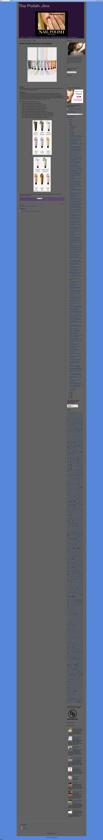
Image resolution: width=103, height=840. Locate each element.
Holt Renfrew (80, 534)
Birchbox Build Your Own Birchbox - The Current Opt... (75, 182)
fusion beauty (74, 516)
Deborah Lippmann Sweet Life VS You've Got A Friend (75, 386)
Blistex (76, 443)
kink (71, 553)
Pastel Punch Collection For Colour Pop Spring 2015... (75, 199)
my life (72, 592)
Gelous (73, 517)
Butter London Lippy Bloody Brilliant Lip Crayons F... (75, 359)
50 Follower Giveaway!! (78, 728)
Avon (68, 426)
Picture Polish (70, 625)
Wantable (77, 695)
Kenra (74, 552)
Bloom (80, 443)
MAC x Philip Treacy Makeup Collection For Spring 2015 (75, 136)
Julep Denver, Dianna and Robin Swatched (74, 344)
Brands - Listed (78, 448)
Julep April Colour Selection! (75, 229)
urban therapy (71, 692)
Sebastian (76, 646)
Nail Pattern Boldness (74, 595)
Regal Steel (80, 635)
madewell (76, 574)
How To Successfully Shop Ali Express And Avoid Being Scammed (77, 758)
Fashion (75, 506)
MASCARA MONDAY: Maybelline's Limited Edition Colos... (76, 143)
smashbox (74, 658)
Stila (72, 668)
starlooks (77, 667)
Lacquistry (76, 558)
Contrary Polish (70, 476)
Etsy (73, 502)
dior (79, 487)
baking (71, 427)
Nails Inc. (74, 600)
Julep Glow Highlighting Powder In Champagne (74, 366)
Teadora (80, 679)
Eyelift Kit (71, 503)
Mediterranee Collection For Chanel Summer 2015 (75, 252)
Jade (76, 542)
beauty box (77, 432)
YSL (77, 701)
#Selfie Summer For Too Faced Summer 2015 (75, 159)
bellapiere (68, 436)
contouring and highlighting (73, 475)
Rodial (73, 641)
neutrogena (77, 604)
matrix (74, 581)
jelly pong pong (71, 543)
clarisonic (75, 469)
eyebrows (81, 502)
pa (74, 617)
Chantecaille (73, 461)
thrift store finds (77, 684)
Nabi (68, 593)
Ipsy (77, 539)
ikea (68, 538)
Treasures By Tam (79, 687)
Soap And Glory (78, 659)
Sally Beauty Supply (77, 645)
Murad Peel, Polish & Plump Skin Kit (75, 187)
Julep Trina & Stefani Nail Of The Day (75, 357)
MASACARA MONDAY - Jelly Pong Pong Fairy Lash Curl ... (75, 247)
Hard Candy (76, 528)
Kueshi (68, 557)
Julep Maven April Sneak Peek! (75, 245)
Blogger (54, 833)
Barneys (68, 429)
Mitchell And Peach (75, 587)
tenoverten (78, 680)
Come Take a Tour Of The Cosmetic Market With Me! (77, 801)
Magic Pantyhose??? (77, 767)
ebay (77, 494)
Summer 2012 (73, 673)
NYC (80, 610)
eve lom (76, 502)
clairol (80, 468)
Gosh (75, 523)
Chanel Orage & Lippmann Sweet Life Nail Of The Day (75, 374)
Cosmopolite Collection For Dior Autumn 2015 (75, 267)
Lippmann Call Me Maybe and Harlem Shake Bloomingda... (75, 369)
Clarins (68, 469)
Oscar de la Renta (70, 616)
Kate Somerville (72, 551)
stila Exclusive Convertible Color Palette (75, 235)
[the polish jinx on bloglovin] (71, 72)
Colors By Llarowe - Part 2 (74, 138)
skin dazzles (70, 656)
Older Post (62, 204)
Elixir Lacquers (74, 497)
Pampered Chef (70, 619)
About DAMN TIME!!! (73, 164)
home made (71, 536)
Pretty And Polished (77, 628)
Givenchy (77, 520)
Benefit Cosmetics (76, 436)
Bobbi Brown (80, 446)
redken (68, 635)
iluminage (80, 538)
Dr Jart (71, 492)
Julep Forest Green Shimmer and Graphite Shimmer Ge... (75, 173)
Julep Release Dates (72, 37)
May (70, 130)
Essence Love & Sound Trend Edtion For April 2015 (75, 228)
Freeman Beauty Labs (77, 514)
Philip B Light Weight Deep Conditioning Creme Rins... (75, 240)
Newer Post (22, 204)
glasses (75, 521)
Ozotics (68, 617)
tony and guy (70, 686)
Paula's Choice (78, 621)
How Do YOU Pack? (73, 155)
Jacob (74, 542)
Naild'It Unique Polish (71, 599)
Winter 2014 (72, 699)
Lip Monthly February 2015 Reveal (75, 243)
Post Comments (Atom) (30, 206)
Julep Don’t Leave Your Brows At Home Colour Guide (75, 202)
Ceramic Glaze (74, 460)
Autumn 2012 (74, 422)
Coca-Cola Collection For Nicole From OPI (74, 270)
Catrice (74, 459)
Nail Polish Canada (78, 596)
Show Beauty (71, 653)
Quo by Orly (69, 633)
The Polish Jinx (34, 5)
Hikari (80, 531)
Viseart (81, 693)
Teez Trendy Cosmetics (71, 680)
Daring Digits (78, 481)
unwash (79, 690)
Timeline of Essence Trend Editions (59, 37)
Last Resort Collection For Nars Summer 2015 (74, 222)
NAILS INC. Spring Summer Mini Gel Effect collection (75, 306)
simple (68, 654)
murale (68, 592)
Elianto (68, 497)
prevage (68, 629)
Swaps (76, 676)
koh (76, 555)
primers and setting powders (77, 629)
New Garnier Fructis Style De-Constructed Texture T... (75, 237)
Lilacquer (73, 564)
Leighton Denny (79, 563)
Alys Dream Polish (78, 415)
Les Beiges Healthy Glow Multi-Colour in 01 (74, 333)
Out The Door (78, 616)
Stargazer (72, 667)
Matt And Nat (79, 581)
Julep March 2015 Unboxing (75, 220)
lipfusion (76, 566)
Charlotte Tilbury (74, 463)
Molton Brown (70, 589)
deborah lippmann (72, 483)
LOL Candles (76, 569)
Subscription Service (72, 670)
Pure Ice (75, 631)
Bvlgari (73, 453)
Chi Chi (76, 464)
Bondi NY (76, 447)
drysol (74, 494)
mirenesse (69, 587)
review (80, 636)
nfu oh (73, 605)
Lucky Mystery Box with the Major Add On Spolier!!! (75, 291)
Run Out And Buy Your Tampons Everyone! (74, 350)
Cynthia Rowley (80, 480)
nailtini (81, 600)
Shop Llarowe (69, 652)
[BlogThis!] (38, 198)
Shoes (79, 651)
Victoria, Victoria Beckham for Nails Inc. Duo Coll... (75, 336)
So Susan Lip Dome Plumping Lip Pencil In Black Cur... (75, 193)
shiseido (74, 651)
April (70, 132)
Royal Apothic (79, 642)
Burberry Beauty (78, 450)
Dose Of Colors (75, 491)
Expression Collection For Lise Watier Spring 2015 (76, 316)
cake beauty (69, 454)
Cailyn (80, 453)
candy (77, 455)
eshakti (81, 499)
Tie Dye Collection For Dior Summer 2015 (75, 285)
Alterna (72, 415)
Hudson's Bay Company (71, 537)
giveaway (69, 520)
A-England (69, 412)
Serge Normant (80, 650)
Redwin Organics (74, 635)
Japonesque (81, 542)
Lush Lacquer (79, 571)
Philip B (81, 623)
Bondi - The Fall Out (77, 809)
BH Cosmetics (77, 438)
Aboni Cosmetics (79, 412)
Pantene (76, 619)
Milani (75, 586)
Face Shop (77, 505)
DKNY (68, 488)
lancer (80, 558)
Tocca (72, 685)
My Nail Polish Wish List (44, 37)
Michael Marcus (70, 586)
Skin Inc (75, 656)
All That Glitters (80, 414)
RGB (77, 637)
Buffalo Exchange (70, 449)
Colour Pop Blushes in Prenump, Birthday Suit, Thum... (74, 264)
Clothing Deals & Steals (74, 470)
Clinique (81, 469)
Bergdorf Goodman (70, 437)
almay (69, 415)
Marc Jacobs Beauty (78, 579)
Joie (82, 545)
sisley (82, 654)
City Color (75, 468)
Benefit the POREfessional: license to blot (75, 347)
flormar (80, 509)
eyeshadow (70, 504)
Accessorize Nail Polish (71, 413)
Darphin (79, 482)
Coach (80, 471)
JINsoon (78, 544)
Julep (73, 548)
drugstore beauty (79, 493)
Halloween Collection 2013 (72, 527)
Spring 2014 (80, 664)
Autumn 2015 (69, 425)
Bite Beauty (71, 442)
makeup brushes (76, 576)
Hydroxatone (79, 537)
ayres (72, 426)
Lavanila (74, 561)
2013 (69, 394)
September (71, 127)
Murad (79, 591)
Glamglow (69, 521)
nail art (77, 593)
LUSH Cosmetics (70, 571)
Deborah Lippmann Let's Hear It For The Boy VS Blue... (75, 383)
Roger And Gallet (78, 641)
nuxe (77, 610)
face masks (69, 505)
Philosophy (70, 624)
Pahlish (78, 617)
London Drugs (70, 570)
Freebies (70, 514)
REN (68, 636)
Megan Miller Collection (72, 583)
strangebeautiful (74, 669)
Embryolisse (69, 499)
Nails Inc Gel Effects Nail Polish (74, 304)
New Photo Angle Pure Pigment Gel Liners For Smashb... (76, 150)
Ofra (73, 612)
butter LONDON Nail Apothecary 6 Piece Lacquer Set (75, 322)
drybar (70, 494)
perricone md (73, 622)
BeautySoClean (69, 435)
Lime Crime (78, 564)
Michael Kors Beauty (77, 585)
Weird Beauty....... (72, 351)
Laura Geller (75, 560)
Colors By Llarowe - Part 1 (74, 152)
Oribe (80, 613)
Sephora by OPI (78, 647)
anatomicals (70, 419)
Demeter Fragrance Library (73, 485)
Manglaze (75, 577)
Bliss (72, 443)
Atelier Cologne (70, 421)
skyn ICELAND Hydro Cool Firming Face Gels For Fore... (75, 215)
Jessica (68, 544)
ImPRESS (68, 539)
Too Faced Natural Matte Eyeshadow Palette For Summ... (74, 362)
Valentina (77, 692)
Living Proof (69, 569)
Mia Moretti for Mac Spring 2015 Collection (75, 141)
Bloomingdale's (69, 444)
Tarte (69, 679)
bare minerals (77, 427)
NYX (68, 611)
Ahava (80, 413)
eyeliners (78, 503)
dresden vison (70, 493)
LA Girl (80, 557)
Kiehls (68, 553)
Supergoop (81, 675)
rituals (68, 639)
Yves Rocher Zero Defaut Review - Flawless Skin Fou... (75, 319)
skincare (72, 657)
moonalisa (76, 589)
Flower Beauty (70, 510)
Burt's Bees (69, 452)
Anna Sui (75, 419)
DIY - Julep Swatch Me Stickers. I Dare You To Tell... (75, 339)
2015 (69, 124)
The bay (73, 681)
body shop (71, 447)
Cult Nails (76, 479)
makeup (68, 576)
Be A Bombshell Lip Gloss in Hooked (75, 179)
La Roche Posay (70, 558)
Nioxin (69, 606)
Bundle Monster (71, 450)
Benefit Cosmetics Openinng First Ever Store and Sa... (75, 147)
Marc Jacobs (69, 579)
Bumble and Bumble (79, 449)
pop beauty (75, 627)
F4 (80, 504)
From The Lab (74, 515)
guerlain (74, 525)
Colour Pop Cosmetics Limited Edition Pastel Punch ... (75, 204)
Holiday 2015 (72, 534)
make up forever (76, 575)
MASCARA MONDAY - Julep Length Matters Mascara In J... (75, 190)
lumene (80, 570)
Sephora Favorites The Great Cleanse (75, 212)
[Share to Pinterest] (41, 198)
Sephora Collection (71, 648)
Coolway (76, 476)
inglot (73, 539)
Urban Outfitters (80, 691)
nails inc (68, 600)
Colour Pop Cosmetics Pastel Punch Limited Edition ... (75, 210)
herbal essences (70, 531)
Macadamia (71, 574)
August (71, 129)
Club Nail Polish (74, 471)
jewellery (73, 544)
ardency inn (70, 420)
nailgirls (79, 599)
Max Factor (73, 582)
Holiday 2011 (70, 532)
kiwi (79, 553)
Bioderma (74, 439)
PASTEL (73, 621)
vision (69, 695)
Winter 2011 (69, 698)
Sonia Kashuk (69, 662)
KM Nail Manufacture (74, 554)
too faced (81, 686)
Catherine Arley (75, 458)
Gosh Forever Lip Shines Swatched (74, 294)
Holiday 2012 (78, 532)
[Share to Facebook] (40, 198)
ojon (76, 612)
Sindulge (72, 654)
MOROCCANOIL (70, 591)
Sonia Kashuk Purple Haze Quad (75, 354)
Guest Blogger (80, 525)
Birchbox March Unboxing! (75, 157)
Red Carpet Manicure (77, 634)
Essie (77, 500)
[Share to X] (39, 198)
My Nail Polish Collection (32, 37)
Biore (68, 441)
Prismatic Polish (71, 630)
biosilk (71, 441)
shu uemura (78, 653)
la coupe (76, 557)
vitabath (73, 695)
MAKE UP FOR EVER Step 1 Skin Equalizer (76, 342)
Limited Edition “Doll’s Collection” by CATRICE (74, 218)
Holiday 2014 (79, 533)
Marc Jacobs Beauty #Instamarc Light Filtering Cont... (75, 325)
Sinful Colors (77, 654)
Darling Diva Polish (71, 482)
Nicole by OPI (80, 605)
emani (80, 498)
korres (80, 555)
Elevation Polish (76, 496)
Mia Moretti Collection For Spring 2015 (75, 381)
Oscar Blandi (79, 615)
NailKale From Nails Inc (74, 153)
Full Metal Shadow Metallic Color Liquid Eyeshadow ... (75, 162)
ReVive (68, 637)
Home (42, 204)
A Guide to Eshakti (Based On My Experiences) (77, 747)
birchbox (81, 441)
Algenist (68, 414)
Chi (72, 464)
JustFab (69, 549)
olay (79, 612)
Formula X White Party (74, 328)
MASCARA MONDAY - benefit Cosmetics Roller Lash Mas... (75, 312)
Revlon (72, 637)
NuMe (74, 610)
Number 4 (70, 610)
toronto (74, 687)
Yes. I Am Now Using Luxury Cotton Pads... (75, 282)
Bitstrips (77, 442)
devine (75, 487)
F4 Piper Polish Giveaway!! (76, 777)
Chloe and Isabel (75, 465)
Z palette (72, 702)
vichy (72, 693)
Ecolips (80, 494)
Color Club (75, 473)
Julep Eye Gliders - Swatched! (75, 168)
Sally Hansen (69, 646)
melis (80, 583)
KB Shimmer (79, 551)
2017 (69, 121)
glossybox (70, 523)
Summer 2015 (70, 675)
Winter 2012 (76, 698)
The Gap (78, 681)
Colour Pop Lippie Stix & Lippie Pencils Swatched (75, 184)
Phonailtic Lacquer (78, 624)
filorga (77, 508)
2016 (69, 122)
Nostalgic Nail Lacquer (75, 607)
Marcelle (70, 580)
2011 (69, 397)
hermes (76, 531)
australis (76, 421)
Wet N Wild (72, 696)
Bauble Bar (69, 431)
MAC (81, 573)
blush (75, 444)
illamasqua (73, 538)
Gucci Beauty (69, 525)
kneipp (80, 554)
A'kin (73, 412)
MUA (75, 591)
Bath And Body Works (74, 430)
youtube (73, 701)
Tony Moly (75, 686)
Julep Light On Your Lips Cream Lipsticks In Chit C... (75, 298)
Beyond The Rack (71, 438)
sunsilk (76, 675)
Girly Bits (79, 519)
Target (73, 678)
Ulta (74, 690)
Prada (80, 627)
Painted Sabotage (77, 618)
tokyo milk (76, 685)
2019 (69, 119)
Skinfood (77, 657)
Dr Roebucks (76, 492)
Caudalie (68, 460)
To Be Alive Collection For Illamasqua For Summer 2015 (75, 207)
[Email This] (37, 198)
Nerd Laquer (76, 602)
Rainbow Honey (78, 633)
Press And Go (69, 628)
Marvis (75, 580)
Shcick (69, 651)
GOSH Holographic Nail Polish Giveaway (77, 737)
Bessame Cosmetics (79, 437)
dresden (81, 492)
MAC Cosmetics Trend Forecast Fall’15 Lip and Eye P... (75, 276)
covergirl (79, 477)
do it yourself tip (73, 488)
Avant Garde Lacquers (77, 425)
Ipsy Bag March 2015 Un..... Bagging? (74, 232)
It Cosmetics (76, 540)
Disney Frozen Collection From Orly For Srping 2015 (75, 166)
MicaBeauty (69, 585)
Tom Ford (81, 685)
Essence (71, 500)
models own (73, 588)
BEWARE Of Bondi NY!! (77, 791)
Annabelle (81, 419)
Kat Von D (80, 549)
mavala (68, 582)
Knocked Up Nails (70, 555)
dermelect (74, 486)
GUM (69, 526)
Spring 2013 (72, 664)
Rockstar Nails (75, 639)
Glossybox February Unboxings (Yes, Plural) (74, 254)
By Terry (76, 453)
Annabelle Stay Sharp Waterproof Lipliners (74, 309)
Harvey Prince (78, 529)
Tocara (68, 685)
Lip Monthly (77, 565)
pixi (76, 625)
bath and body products (77, 429)
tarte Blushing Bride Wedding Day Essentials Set (75, 171)
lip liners (71, 565)
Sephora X (74, 650)
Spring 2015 (72, 665)
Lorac (76, 570)
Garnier (68, 517)
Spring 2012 (79, 663)
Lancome (69, 559)
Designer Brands (80, 486)
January (71, 390)
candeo (68, 455)
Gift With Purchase (79, 517)
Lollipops (81, 569)
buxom (68, 453)
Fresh (68, 515)
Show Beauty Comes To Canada (76, 249)
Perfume (68, 622)
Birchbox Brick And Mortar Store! (75, 371)
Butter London (76, 452)
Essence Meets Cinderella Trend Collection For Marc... (75, 261)
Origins (68, 615)
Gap (80, 516)
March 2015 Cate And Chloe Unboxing (75, 225)
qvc (73, 633)
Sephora (69, 647)
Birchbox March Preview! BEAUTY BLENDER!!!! (74, 331)
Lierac (69, 564)
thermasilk (69, 684)
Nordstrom (74, 606)
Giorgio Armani (72, 519)
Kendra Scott (69, 552)
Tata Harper (75, 679)
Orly (73, 615)
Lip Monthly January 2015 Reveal (74, 279)
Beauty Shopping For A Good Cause (77, 783)
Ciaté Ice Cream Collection (75, 313)
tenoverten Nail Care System (75, 296)
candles (72, 455)
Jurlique (81, 548)
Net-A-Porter (70, 604)
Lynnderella (75, 572)
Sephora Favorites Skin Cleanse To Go (74, 196)
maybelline (78, 582)
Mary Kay (79, 580)
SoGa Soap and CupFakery (76, 660)
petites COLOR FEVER (74, 623)
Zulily (82, 702)
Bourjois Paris (71, 448)
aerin (77, 413)
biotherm (75, 441)
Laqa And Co (76, 559)
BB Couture (74, 431)
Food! (75, 510)
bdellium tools (80, 431)
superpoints (71, 676)
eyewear (77, 504)
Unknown (25, 828)
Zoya (76, 702)
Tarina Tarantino (79, 678)
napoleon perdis (72, 601)
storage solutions (79, 668)
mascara (69, 581)
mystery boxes (78, 592)
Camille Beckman (78, 454)
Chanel (81, 460)
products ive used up (79, 630)
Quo (80, 631)
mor (80, 589)
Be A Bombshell (71, 432)
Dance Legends (71, 481)
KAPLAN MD (74, 549)
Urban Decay (70, 691)
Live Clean (80, 568)
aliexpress (73, 414)
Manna (80, 577)
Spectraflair (72, 663)
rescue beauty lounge (74, 636)
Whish (72, 697)
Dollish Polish (75, 490)
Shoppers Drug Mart (78, 652)
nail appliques (72, 593)
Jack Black (70, 542)
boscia (81, 447)
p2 (72, 617)
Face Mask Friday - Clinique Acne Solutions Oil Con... (75, 273)
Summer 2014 (76, 674)
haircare (73, 526)
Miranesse (79, 586)
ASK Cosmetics (78, 420)
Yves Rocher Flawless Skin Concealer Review (75, 301)
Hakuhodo (79, 526)
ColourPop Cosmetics (76, 474)
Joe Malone (72, 545)
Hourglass (78, 536)
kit (76, 553)
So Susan (72, 659)
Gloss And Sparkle (79, 522)
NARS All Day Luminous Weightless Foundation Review (74, 287)
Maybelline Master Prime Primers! (74, 176)
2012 (69, 395)
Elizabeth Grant (74, 498)
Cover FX (73, 477)
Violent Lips (77, 693)
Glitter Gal (72, 522)
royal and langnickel (71, 642)
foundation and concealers (75, 511)
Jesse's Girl (79, 543)
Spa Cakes (75, 662)
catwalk (80, 459)
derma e (69, 486)
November (71, 125)
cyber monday (73, 480)
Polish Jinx (25, 827)
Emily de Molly (75, 499)
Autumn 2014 (76, 424)
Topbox (70, 687)
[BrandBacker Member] (72, 719)
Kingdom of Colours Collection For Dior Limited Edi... (75, 377)
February (71, 388)
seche (80, 646)
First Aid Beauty (74, 509)
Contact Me (22, 37)
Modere (80, 588)
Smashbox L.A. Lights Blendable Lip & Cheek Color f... (75, 257)
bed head (79, 435)
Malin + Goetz (69, 577)
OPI (74, 613)
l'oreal (72, 557)
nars (79, 601)
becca (75, 435)
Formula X (80, 510)
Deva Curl (70, 487)
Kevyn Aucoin (78, 552)
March (70, 134)
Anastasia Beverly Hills (78, 418)
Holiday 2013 (70, 533)
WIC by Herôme (78, 697)
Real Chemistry (69, 634)
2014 (69, 392)
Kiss (74, 553)
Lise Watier (73, 568)
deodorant (81, 485)
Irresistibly (81, 539)
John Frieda (78, 545)
